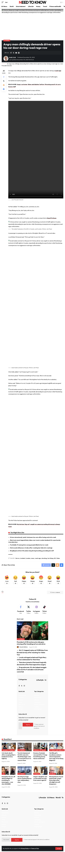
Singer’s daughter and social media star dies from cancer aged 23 (40, 778)
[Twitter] (28, 609)
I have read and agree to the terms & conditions (39, 726)
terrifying (50, 558)
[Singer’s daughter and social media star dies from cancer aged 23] (40, 770)
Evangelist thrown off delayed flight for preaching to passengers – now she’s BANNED (8, 780)
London (28, 558)
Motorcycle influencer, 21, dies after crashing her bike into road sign (31, 548)
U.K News (6, 40)
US (3, 774)
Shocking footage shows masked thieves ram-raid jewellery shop (25, 779)
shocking (44, 558)
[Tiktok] (44, 609)
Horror (17, 558)
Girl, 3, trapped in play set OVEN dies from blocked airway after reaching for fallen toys (32, 652)
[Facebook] (20, 609)
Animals (5, 750)
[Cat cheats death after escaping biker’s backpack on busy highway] (9, 747)
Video (58, 558)
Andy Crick (12, 57)
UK (55, 558)
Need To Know (32, 2)
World (36, 774)
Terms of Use (35, 848)
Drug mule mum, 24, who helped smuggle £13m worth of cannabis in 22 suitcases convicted (31, 669)
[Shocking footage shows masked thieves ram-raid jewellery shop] (25, 770)
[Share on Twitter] (13, 52)
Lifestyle (40, 680)
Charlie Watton (23, 647)
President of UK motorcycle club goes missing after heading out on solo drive (31, 643)
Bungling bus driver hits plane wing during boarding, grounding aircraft (32, 551)
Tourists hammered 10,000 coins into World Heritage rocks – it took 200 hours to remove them (24, 756)
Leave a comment (56, 592)
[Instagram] (36, 609)
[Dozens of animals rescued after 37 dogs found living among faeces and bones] (40, 747)
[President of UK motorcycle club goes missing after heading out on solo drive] (32, 630)
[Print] (19, 52)
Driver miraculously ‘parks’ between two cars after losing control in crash (33, 537)
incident (22, 558)
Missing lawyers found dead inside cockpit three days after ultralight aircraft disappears (56, 780)
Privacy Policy (25, 848)
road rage (58, 70)
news (32, 558)
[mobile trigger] (3, 2)
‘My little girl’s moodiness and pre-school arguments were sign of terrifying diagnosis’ (56, 756)
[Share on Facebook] (11, 52)
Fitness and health (57, 750)
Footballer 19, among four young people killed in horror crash (29, 545)
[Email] (16, 52)
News (12, 750)
